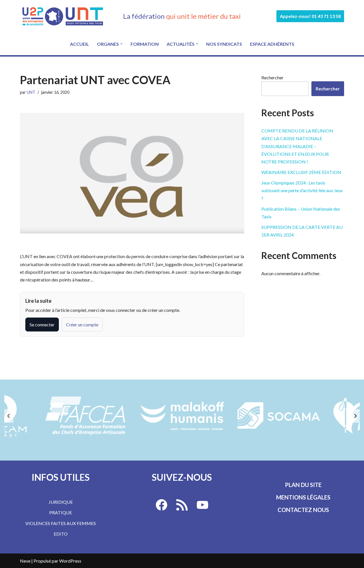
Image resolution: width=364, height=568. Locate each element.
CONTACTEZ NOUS (303, 509)
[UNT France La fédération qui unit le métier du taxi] (62, 16)
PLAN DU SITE (303, 484)
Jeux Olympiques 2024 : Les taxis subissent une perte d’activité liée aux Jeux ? (302, 190)
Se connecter (42, 324)
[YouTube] (202, 505)
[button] (121, 44)
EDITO (61, 533)
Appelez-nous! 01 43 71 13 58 (310, 16)
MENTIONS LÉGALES (303, 497)
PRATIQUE (60, 512)
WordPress (70, 560)
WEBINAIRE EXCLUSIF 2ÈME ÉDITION (301, 172)
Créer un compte (82, 324)
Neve (25, 560)
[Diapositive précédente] (8, 416)
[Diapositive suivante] (355, 416)
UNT (31, 92)
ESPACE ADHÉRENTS (272, 44)
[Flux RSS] (182, 505)
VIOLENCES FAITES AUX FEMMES (60, 523)
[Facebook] (161, 505)
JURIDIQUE (61, 502)
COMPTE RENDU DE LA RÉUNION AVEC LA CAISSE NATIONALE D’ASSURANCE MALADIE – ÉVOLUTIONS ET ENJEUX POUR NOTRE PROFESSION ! (297, 146)
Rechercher (272, 77)
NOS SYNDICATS (224, 44)
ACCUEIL (79, 44)
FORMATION (145, 44)
